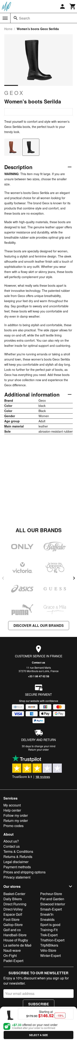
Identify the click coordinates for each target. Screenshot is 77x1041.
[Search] (15, 18)
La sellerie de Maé (17, 945)
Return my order (15, 820)
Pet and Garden (52, 898)
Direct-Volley (13, 909)
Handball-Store (15, 934)
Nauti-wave (12, 950)
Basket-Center (14, 893)
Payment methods (17, 866)
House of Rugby (15, 940)
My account (12, 805)
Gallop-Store (13, 924)
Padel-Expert (13, 960)
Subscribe (38, 1004)
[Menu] (5, 18)
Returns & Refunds (17, 856)
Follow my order (15, 815)
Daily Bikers (12, 898)
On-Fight (10, 955)
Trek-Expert (49, 934)
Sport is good (50, 924)
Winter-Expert (50, 955)
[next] (74, 578)
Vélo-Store (48, 950)
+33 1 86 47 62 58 (38, 676)
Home (8, 29)
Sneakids (47, 919)
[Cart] (72, 6)
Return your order (38, 749)
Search (24, 18)
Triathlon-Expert (52, 940)
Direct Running (14, 904)
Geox (14, 92)
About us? (11, 841)
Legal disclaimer (15, 861)
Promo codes (13, 825)
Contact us (38, 662)
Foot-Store (11, 919)
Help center (12, 810)
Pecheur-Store (51, 893)
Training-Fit (49, 929)
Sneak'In (46, 914)
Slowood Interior (52, 904)
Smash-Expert (51, 909)
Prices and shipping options (24, 872)
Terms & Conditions (18, 851)
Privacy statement (16, 877)
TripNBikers (49, 945)
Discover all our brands (38, 625)
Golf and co (12, 929)
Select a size (38, 1035)
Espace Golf (12, 914)
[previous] (3, 578)
